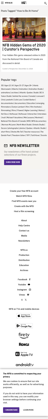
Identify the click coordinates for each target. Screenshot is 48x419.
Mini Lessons (29, 117)
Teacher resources (31, 132)
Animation (23, 89)
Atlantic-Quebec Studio (29, 92)
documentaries (7, 103)
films (14, 110)
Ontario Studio (38, 125)
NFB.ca (24, 250)
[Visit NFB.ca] (28, 3)
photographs (13, 128)
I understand (11, 410)
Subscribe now (13, 162)
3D (2, 85)
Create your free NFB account (24, 191)
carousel (40, 96)
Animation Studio (36, 89)
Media (24, 236)
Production (24, 255)
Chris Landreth (7, 100)
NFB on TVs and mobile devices (24, 309)
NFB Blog (8, 3)
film (27, 107)
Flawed (20, 110)
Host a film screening (24, 211)
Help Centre (24, 225)
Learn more (28, 410)
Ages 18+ (28, 85)
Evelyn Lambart (18, 107)
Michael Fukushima (15, 117)
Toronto (44, 135)
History (41, 110)
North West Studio (24, 125)
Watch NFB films (24, 196)
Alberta (15, 89)
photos (22, 128)
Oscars (4, 128)
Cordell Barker (29, 100)
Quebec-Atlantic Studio (35, 128)
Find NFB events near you (24, 201)
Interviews (42, 114)
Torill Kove (35, 135)
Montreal (38, 117)
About (24, 220)
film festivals (35, 107)
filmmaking (5, 110)
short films (5, 132)
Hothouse (13, 114)
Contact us (24, 230)
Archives (24, 270)
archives (14, 92)
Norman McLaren (9, 125)
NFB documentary (39, 121)
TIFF (28, 135)
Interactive (32, 114)
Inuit (4, 117)
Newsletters (24, 241)
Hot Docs (4, 114)
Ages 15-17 (19, 85)
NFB (28, 121)
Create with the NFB (24, 206)
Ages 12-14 (8, 85)
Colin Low (18, 100)
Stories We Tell (17, 132)
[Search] (45, 3)
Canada (32, 96)
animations (5, 92)
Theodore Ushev (18, 135)
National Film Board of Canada (13, 121)
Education (31, 103)
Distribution (24, 260)
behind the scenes (20, 96)
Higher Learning (31, 110)
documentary (20, 103)
